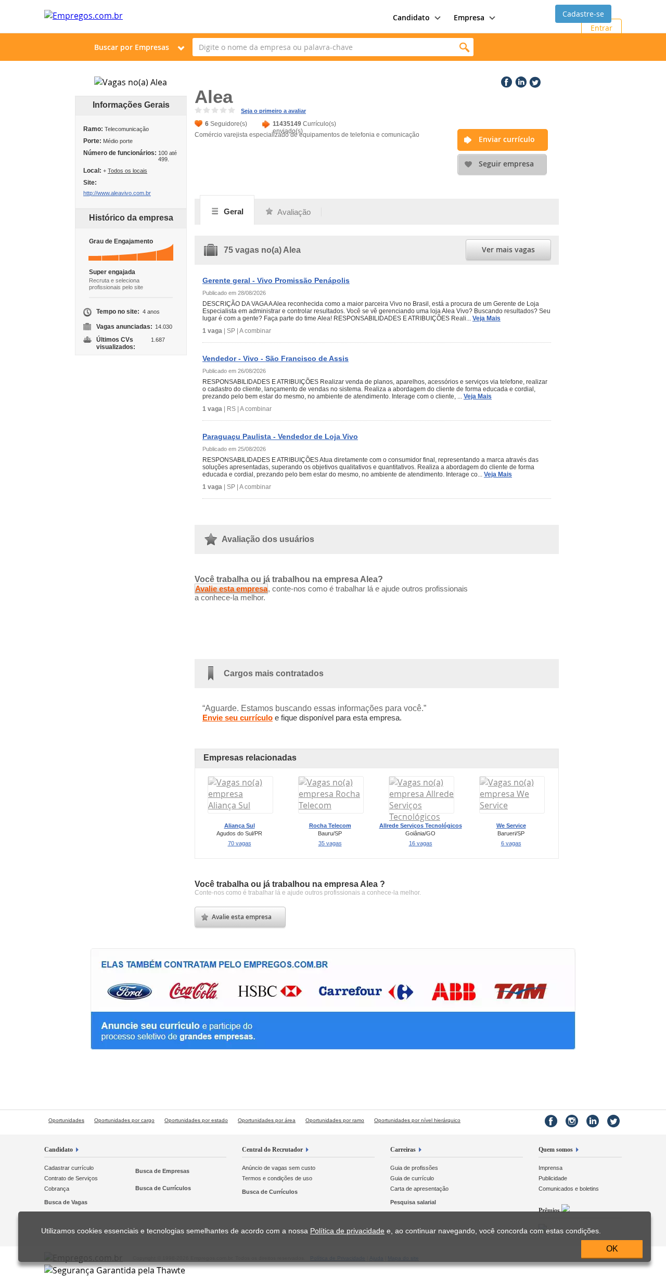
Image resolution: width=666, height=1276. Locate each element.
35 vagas (330, 843)
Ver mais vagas (508, 249)
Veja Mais (486, 318)
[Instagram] (571, 1121)
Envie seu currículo (237, 717)
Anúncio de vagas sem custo (278, 1168)
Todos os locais (127, 170)
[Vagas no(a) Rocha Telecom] (331, 805)
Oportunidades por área (267, 1120)
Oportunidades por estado (196, 1120)
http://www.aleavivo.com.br (117, 193)
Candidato (58, 1149)
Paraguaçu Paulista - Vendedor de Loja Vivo (280, 436)
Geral (233, 211)
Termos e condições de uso (277, 1178)
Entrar (601, 28)
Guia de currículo (412, 1178)
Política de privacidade (347, 1231)
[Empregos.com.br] (83, 15)
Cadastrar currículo (69, 1168)
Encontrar (464, 47)
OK (612, 1248)
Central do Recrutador (272, 1149)
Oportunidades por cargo (124, 1120)
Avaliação (293, 212)
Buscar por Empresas (131, 47)
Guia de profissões (414, 1168)
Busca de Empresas (162, 1171)
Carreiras (403, 1149)
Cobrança (56, 1188)
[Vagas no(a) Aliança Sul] (240, 805)
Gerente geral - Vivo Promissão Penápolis (276, 280)
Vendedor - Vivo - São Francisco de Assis (275, 358)
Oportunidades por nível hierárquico (417, 1120)
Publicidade (553, 1178)
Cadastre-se (583, 14)
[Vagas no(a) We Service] (512, 805)
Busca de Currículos (163, 1188)
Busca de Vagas (65, 1202)
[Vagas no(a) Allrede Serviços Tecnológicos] (421, 816)
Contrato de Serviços (71, 1178)
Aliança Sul (239, 825)
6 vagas (511, 843)
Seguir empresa (506, 164)
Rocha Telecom (330, 825)
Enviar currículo (507, 139)
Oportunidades (66, 1120)
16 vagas (420, 843)
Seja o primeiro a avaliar (273, 111)
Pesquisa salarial (413, 1202)
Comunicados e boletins (569, 1188)
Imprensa (550, 1168)
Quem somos (556, 1149)
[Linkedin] (520, 80)
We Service (511, 825)
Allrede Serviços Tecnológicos (420, 825)
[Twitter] (534, 80)
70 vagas (239, 843)
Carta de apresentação (419, 1188)
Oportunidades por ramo (334, 1120)
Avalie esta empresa (231, 588)
